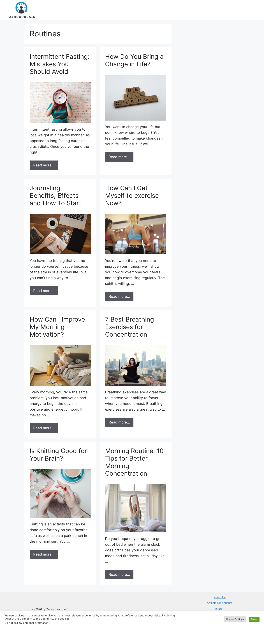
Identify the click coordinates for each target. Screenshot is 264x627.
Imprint (219, 608)
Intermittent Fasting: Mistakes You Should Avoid (59, 64)
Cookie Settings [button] (235, 619)
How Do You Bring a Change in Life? (134, 60)
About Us (220, 597)
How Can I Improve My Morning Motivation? (57, 326)
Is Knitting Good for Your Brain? (58, 454)
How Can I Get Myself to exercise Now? (132, 195)
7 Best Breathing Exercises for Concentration (129, 326)
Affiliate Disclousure (220, 603)
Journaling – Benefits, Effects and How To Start (55, 195)
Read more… (43, 165)
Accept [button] (254, 619)
